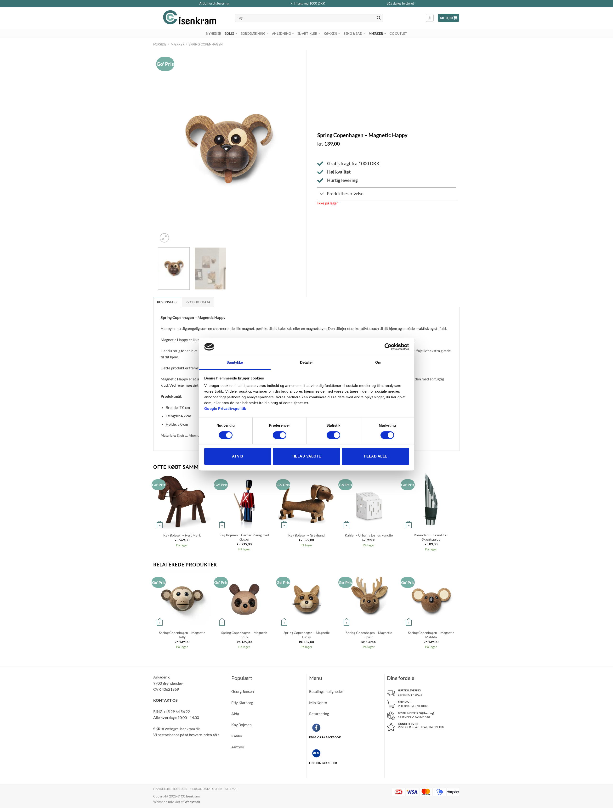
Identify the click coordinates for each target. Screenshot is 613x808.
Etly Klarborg (242, 702)
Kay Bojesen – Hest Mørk (182, 535)
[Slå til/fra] (322, 194)
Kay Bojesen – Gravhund (306, 535)
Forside (159, 44)
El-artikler (307, 33)
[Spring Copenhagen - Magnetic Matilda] (431, 598)
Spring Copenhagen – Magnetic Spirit (369, 635)
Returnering (319, 713)
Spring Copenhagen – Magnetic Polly (244, 635)
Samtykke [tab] (235, 363)
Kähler (236, 736)
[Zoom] (164, 238)
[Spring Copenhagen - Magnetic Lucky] (306, 598)
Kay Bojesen (241, 724)
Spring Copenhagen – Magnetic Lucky (307, 635)
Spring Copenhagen (206, 44)
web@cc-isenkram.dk (182, 728)
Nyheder (213, 33)
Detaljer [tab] (306, 363)
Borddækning (253, 33)
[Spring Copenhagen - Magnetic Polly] (244, 598)
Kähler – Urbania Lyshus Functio (369, 535)
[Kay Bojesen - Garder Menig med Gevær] (244, 501)
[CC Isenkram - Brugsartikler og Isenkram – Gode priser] (190, 18)
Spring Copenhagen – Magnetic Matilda (431, 635)
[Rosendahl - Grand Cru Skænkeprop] (431, 501)
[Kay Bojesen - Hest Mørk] (182, 501)
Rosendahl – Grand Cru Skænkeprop (431, 537)
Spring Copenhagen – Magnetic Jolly (182, 635)
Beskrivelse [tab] (167, 302)
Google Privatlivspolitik (225, 409)
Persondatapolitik (206, 789)
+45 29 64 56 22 (176, 711)
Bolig (229, 33)
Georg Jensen (242, 691)
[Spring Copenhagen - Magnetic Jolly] (182, 598)
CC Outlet (398, 33)
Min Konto (318, 702)
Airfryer (237, 747)
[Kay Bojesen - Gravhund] (306, 501)
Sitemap (231, 789)
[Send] (379, 18)
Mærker (376, 33)
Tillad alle (375, 456)
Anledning (281, 33)
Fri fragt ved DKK (307, 3)
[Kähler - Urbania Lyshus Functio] (368, 501)
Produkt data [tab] (198, 302)
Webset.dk (192, 802)
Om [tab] (378, 363)
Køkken (330, 33)
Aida (235, 713)
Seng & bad (353, 33)
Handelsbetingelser (170, 789)
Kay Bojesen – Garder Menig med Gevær (244, 537)
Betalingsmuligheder (326, 691)
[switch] (279, 435)
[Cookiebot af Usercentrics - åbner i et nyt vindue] (388, 346)
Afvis (237, 456)
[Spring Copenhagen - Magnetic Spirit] (368, 598)
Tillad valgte (306, 456)
